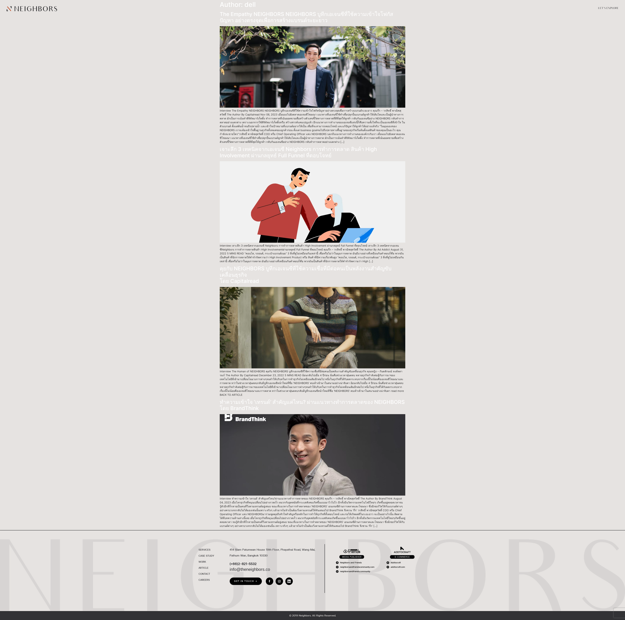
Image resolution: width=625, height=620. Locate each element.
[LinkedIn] (289, 581)
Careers (483, 8)
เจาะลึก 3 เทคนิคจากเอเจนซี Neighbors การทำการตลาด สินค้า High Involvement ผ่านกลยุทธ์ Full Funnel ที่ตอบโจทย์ (298, 152)
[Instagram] (279, 581)
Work (435, 8)
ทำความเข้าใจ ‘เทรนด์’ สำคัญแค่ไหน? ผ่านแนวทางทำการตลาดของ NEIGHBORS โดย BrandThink (312, 405)
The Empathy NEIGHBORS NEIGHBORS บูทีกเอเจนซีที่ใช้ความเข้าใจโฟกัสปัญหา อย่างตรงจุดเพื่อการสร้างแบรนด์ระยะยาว (306, 17)
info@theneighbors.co (250, 569)
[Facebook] (269, 581)
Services (400, 8)
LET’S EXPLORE (608, 8)
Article (449, 8)
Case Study (419, 8)
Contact (466, 8)
